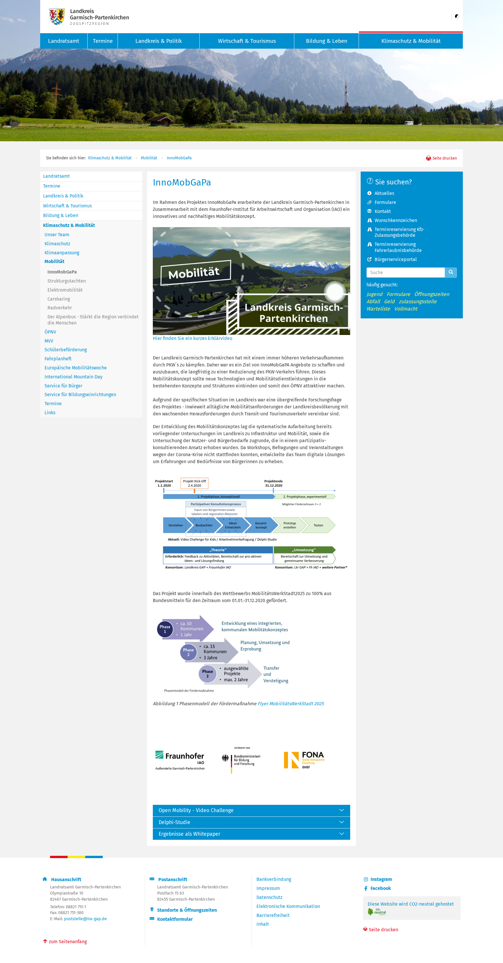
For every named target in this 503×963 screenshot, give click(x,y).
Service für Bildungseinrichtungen (80, 394)
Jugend (374, 294)
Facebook (381, 888)
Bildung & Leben (326, 41)
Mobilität (149, 158)
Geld (389, 302)
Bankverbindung (273, 879)
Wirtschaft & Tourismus (247, 41)
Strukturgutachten (66, 281)
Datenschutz (269, 897)
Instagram (381, 879)
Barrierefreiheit (273, 915)
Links (50, 412)
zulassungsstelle (418, 302)
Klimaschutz (57, 243)
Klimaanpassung (62, 252)
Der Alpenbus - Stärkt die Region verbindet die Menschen (93, 320)
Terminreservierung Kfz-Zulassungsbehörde (399, 232)
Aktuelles (384, 193)
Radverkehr (59, 308)
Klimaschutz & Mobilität (411, 41)
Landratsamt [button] (63, 41)
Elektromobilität (65, 290)
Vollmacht (405, 309)
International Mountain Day (73, 377)
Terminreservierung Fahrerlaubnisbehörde (398, 247)
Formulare (385, 202)
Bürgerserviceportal (396, 259)
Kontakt (383, 211)
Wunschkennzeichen (396, 220)
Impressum (268, 888)
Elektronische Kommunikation (288, 906)
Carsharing (58, 299)
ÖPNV (50, 332)
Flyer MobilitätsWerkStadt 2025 (291, 703)
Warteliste (378, 309)
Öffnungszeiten (431, 294)
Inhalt (262, 924)
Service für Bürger (63, 386)
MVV (49, 341)
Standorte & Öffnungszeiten (187, 910)
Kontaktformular (175, 919)
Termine (103, 41)
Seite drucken (444, 158)
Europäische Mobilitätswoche (76, 368)
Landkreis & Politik (158, 41)
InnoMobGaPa (179, 158)
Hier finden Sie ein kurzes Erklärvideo (192, 338)
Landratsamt (56, 176)
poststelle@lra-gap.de (85, 918)
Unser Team (57, 234)
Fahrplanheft (58, 358)
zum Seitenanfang (64, 941)
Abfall (373, 302)
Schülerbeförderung (66, 349)
